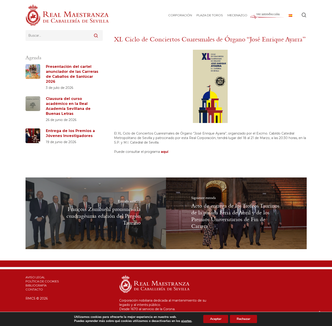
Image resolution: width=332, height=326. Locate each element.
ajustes (186, 321)
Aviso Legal (35, 277)
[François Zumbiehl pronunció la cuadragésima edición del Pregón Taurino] (96, 213)
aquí (164, 152)
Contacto (34, 289)
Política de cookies (42, 281)
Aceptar (215, 319)
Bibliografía (36, 285)
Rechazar (243, 319)
